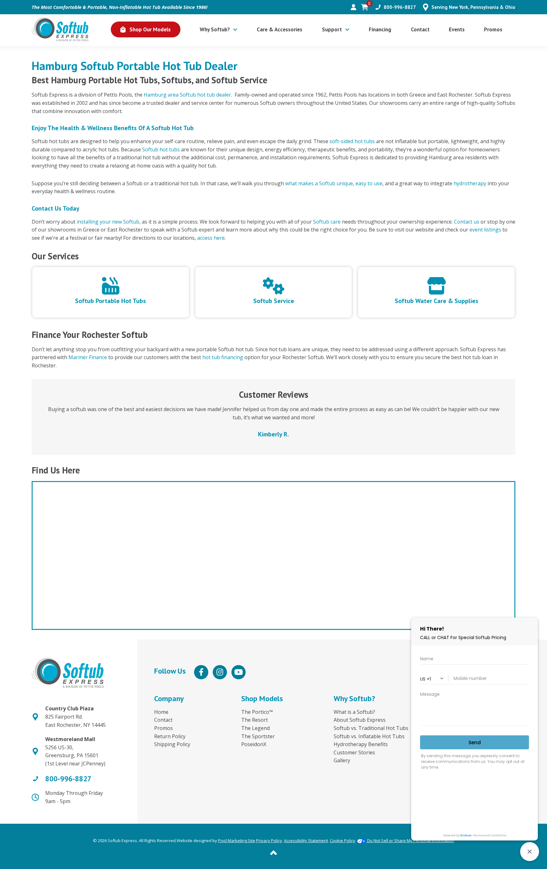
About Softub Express (360, 719)
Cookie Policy (342, 840)
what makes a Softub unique (319, 183)
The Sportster (258, 736)
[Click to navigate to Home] (60, 29)
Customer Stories (354, 752)
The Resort (254, 719)
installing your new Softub (108, 221)
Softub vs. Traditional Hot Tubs (371, 728)
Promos (163, 728)
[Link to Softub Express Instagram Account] (220, 672)
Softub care (327, 221)
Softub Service (273, 300)
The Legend (255, 728)
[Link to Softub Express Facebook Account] (201, 672)
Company (169, 698)
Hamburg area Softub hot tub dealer (187, 94)
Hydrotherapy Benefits (361, 744)
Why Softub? (354, 698)
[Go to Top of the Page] (273, 852)
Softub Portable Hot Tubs (110, 300)
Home (161, 711)
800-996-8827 (400, 7)
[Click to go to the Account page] (353, 7)
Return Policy (169, 736)
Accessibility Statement (306, 840)
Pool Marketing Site (236, 840)
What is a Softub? (354, 711)
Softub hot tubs (161, 149)
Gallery (342, 760)
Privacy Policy (269, 840)
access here (211, 237)
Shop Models (262, 698)
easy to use (368, 183)
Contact (163, 719)
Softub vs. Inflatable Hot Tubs (369, 736)
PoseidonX (253, 744)
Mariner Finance (87, 357)
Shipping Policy (172, 744)
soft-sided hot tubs (352, 141)
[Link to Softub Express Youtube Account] (238, 672)
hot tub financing (222, 357)
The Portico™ (257, 711)
